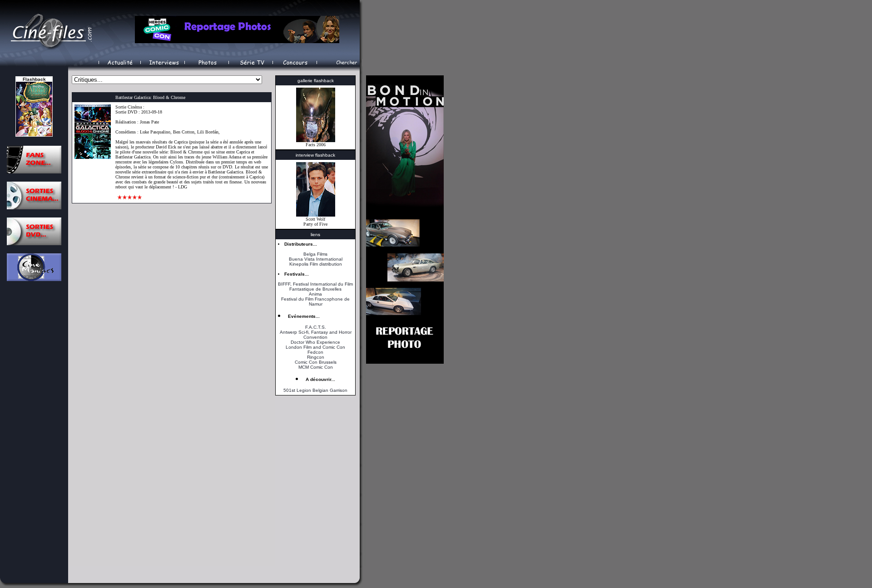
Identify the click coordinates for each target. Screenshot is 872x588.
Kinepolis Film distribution (315, 264)
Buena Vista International (315, 259)
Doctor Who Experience (315, 342)
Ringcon (315, 357)
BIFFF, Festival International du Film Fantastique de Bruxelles (315, 287)
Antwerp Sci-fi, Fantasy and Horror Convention (316, 335)
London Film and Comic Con (315, 347)
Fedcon (315, 352)
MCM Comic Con (315, 367)
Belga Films (315, 254)
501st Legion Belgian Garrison (315, 390)
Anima (315, 294)
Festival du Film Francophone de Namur (315, 301)
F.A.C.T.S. (315, 327)
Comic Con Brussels (316, 362)
